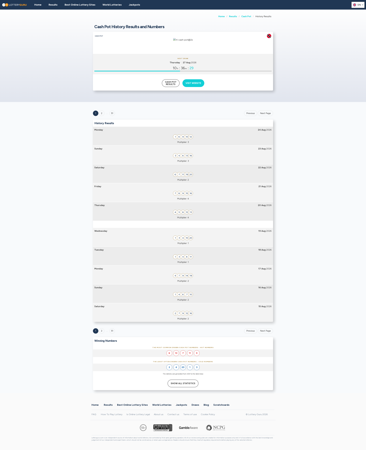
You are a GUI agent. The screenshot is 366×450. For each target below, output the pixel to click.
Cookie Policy (208, 414)
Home (221, 16)
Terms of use (190, 414)
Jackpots (134, 4)
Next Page (265, 113)
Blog (206, 404)
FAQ (94, 414)
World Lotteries (112, 4)
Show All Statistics (183, 383)
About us (158, 414)
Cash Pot (246, 16)
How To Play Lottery (111, 414)
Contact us (173, 414)
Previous (250, 113)
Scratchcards (221, 404)
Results (233, 16)
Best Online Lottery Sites (80, 4)
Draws (195, 404)
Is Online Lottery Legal (138, 414)
